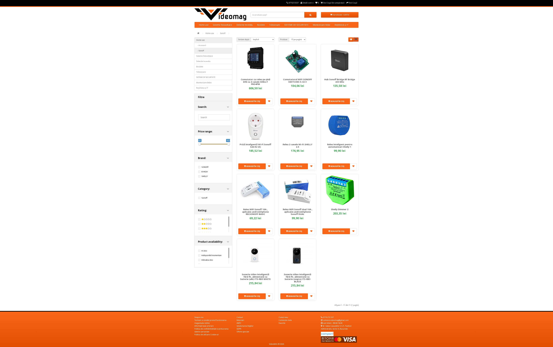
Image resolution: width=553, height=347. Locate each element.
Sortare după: (243, 39)
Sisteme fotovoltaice (222, 24)
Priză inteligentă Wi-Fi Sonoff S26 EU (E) (255, 145)
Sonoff (222, 33)
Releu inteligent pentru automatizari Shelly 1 (339, 145)
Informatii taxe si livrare (204, 326)
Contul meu (283, 317)
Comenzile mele (285, 320)
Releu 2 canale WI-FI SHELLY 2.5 (297, 145)
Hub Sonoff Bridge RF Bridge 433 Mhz (339, 80)
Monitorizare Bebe (321, 24)
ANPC (239, 323)
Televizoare (274, 24)
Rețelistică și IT (342, 24)
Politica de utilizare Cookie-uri (206, 334)
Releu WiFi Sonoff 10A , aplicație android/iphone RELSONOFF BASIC (255, 211)
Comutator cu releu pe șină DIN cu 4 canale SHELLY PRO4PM (255, 82)
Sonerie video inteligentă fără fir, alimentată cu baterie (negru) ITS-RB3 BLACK (297, 278)
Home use (204, 24)
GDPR (239, 329)
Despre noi (198, 317)
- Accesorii (201, 45)
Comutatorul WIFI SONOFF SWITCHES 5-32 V (297, 80)
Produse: (284, 39)
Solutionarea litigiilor (245, 326)
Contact (240, 317)
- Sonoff (200, 50)
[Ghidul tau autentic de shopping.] (327, 334)
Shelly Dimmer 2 (339, 209)
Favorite (282, 323)
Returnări (240, 320)
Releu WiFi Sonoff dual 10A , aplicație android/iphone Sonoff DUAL (297, 211)
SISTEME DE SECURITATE (296, 24)
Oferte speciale (243, 331)
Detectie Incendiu (244, 24)
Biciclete (261, 24)
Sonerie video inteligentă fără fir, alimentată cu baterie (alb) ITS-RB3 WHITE (255, 276)
